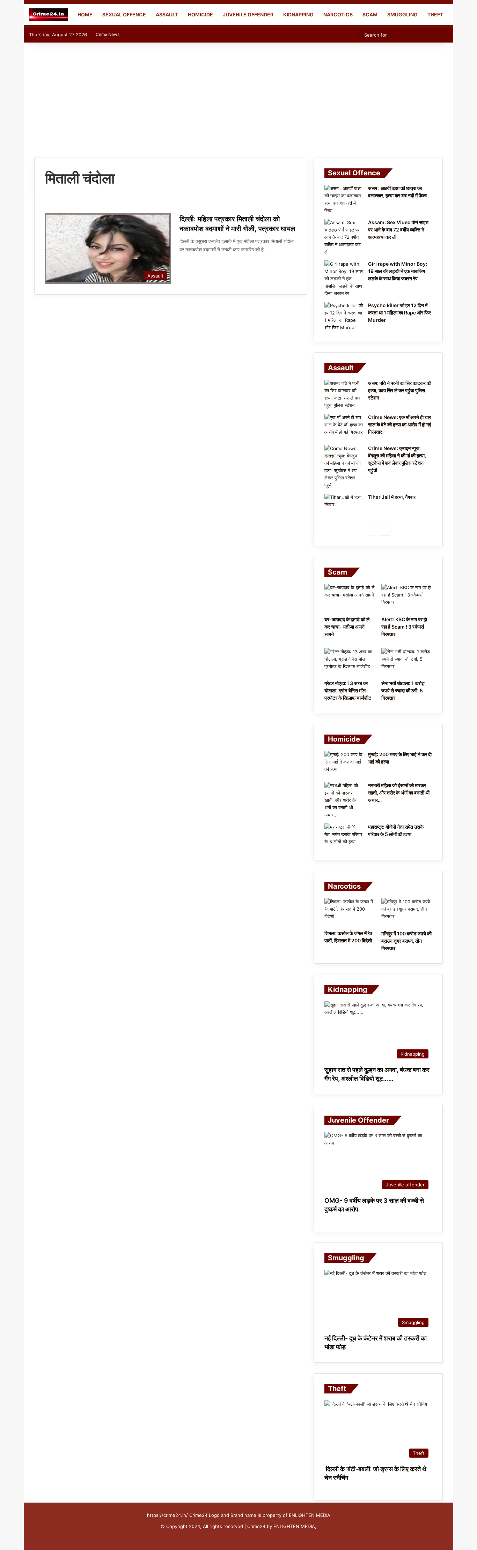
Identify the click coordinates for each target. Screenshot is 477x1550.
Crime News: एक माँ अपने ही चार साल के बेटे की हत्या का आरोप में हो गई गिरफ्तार (399, 424)
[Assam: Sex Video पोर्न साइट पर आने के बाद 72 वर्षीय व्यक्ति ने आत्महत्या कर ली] (343, 237)
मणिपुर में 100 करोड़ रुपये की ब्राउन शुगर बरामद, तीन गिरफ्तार (406, 940)
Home (84, 14)
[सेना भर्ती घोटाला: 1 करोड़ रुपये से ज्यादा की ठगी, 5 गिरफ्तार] (406, 662)
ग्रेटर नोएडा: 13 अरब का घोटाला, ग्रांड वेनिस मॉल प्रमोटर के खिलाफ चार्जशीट (347, 690)
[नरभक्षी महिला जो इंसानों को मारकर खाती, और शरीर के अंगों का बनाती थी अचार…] (343, 800)
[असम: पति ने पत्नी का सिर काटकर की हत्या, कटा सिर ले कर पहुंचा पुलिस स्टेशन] (343, 394)
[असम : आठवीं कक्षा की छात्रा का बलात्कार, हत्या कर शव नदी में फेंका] (343, 199)
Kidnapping (298, 14)
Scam (369, 14)
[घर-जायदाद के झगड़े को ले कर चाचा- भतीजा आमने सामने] (349, 598)
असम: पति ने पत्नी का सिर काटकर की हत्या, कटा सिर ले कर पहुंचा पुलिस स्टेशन (399, 390)
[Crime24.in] (48, 14)
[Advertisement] (238, 98)
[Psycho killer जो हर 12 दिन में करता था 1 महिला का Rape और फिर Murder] (343, 316)
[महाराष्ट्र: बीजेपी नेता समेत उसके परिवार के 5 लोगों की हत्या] (343, 836)
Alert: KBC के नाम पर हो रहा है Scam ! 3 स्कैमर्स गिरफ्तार (404, 626)
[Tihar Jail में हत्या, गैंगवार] (343, 507)
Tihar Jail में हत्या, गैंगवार (392, 497)
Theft (435, 14)
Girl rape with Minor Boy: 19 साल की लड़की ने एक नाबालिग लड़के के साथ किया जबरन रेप (397, 271)
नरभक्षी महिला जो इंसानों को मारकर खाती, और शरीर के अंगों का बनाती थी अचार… (399, 792)
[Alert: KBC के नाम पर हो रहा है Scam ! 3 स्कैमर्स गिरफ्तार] (406, 598)
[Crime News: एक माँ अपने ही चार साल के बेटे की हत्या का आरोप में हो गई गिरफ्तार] (343, 427)
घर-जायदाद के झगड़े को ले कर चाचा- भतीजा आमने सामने (346, 626)
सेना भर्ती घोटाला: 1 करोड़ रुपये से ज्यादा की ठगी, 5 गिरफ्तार (403, 690)
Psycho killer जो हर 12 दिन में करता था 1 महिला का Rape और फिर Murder (399, 312)
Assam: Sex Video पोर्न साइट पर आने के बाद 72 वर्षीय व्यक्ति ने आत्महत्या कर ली (398, 229)
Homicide (200, 14)
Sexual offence (124, 14)
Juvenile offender (248, 14)
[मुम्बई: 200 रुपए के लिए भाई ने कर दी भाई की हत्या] (343, 764)
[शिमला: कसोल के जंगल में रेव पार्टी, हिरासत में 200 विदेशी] (349, 912)
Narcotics (338, 14)
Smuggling (402, 14)
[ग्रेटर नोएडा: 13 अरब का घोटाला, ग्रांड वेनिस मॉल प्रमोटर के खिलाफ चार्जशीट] (349, 662)
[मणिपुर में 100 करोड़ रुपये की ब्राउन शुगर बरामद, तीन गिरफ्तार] (406, 912)
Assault (167, 14)
